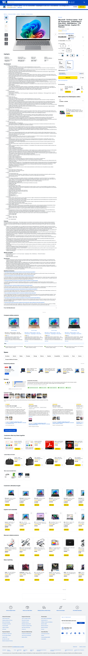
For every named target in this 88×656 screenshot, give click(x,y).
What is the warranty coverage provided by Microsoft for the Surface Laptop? (19, 285)
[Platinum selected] (72, 55)
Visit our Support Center (26, 618)
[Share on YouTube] (63, 633)
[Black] (62, 55)
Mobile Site (75, 646)
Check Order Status (5, 618)
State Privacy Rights (25, 650)
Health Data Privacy (32, 650)
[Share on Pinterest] (79, 633)
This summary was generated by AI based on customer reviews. (38, 384)
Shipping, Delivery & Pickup (7, 620)
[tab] (7, 356)
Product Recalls (5, 625)
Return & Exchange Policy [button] (63, 80)
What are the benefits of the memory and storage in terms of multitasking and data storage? (21, 280)
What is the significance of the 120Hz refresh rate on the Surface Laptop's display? (19, 275)
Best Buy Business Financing (7, 640)
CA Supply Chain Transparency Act (79, 650)
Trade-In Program (5, 627)
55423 (66, 70)
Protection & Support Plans (27, 625)
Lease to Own (4, 637)
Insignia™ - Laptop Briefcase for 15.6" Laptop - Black (18, 458)
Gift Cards (4, 629)
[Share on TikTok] (71, 633)
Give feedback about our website (18, 646)
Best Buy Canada (83, 646)
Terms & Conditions (9, 650)
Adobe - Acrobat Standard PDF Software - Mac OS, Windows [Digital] (59, 442)
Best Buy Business (44, 627)
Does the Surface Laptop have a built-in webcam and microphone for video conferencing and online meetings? (24, 302)
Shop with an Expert (25, 620)
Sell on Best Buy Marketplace (46, 618)
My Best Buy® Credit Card (6, 633)
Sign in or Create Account (66, 617)
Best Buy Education (44, 625)
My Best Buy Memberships (26, 633)
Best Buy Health (44, 623)
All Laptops (23, 14)
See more (6, 341)
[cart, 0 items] (84, 2)
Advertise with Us (44, 620)
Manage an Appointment (26, 623)
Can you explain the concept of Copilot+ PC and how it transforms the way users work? (20, 292)
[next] (83, 415)
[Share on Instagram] (67, 633)
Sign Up (80, 622)
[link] (10, 430)
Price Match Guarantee (6, 623)
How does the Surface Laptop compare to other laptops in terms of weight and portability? (21, 289)
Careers (42, 635)
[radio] (61, 65)
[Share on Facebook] (75, 633)
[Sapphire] (77, 55)
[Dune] (67, 55)
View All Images (14, 330)
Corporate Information (45, 633)
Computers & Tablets (12, 14)
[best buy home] (4, 2)
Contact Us (24, 629)
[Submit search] (67, 2)
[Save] (73, 92)
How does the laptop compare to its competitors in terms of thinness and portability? (20, 271)
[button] (83, 37)
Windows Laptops (29, 14)
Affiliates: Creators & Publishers (46, 622)
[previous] (4, 415)
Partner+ (42, 629)
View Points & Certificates (26, 635)
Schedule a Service (25, 622)
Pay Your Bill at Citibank (6, 635)
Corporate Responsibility (45, 637)
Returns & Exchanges (6, 622)
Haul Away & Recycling (26, 627)
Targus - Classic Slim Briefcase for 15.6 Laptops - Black (59, 458)
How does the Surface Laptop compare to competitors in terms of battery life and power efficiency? (22, 297)
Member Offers (24, 637)
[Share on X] (84, 633)
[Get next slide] (55, 34)
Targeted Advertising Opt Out (69, 650)
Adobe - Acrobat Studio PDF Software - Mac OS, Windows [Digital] (79, 442)
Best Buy (5, 14)
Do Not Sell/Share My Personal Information (41, 650)
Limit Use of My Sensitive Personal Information (55, 650)
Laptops (18, 14)
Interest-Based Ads (19, 650)
